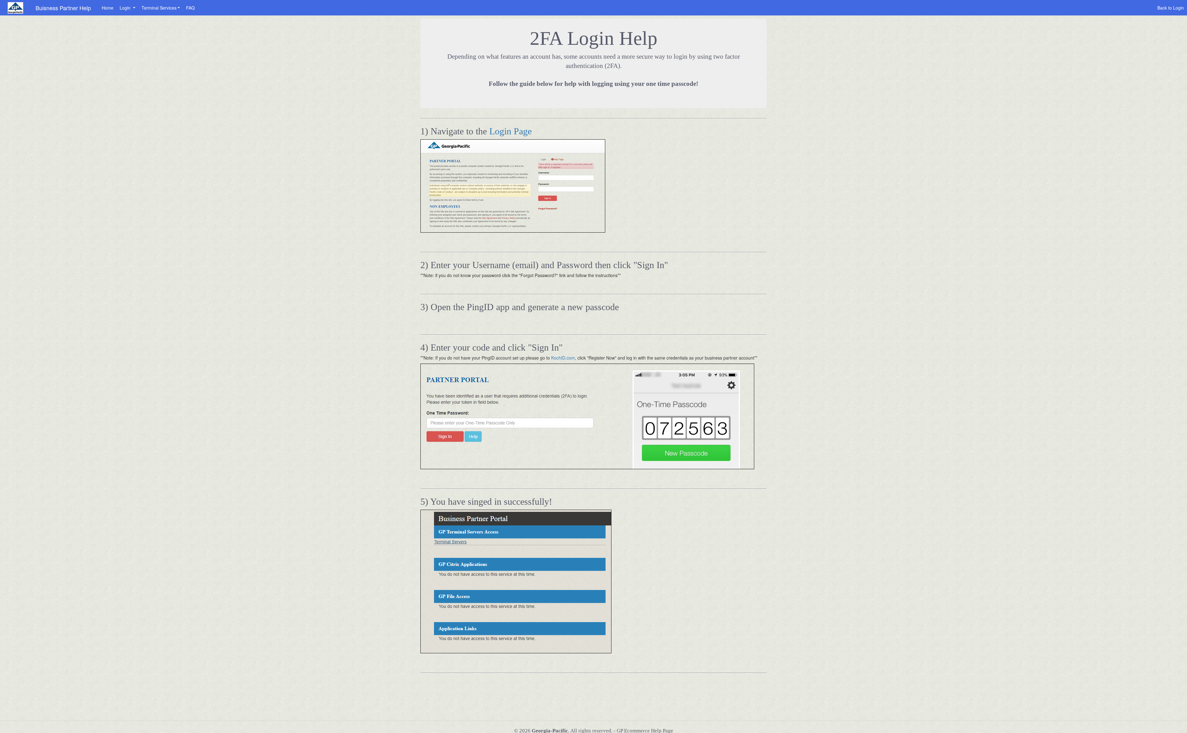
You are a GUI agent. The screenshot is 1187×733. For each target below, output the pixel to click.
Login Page (510, 131)
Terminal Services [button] (159, 8)
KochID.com (563, 358)
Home (107, 8)
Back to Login (1170, 8)
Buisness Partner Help (63, 8)
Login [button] (126, 8)
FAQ (190, 8)
